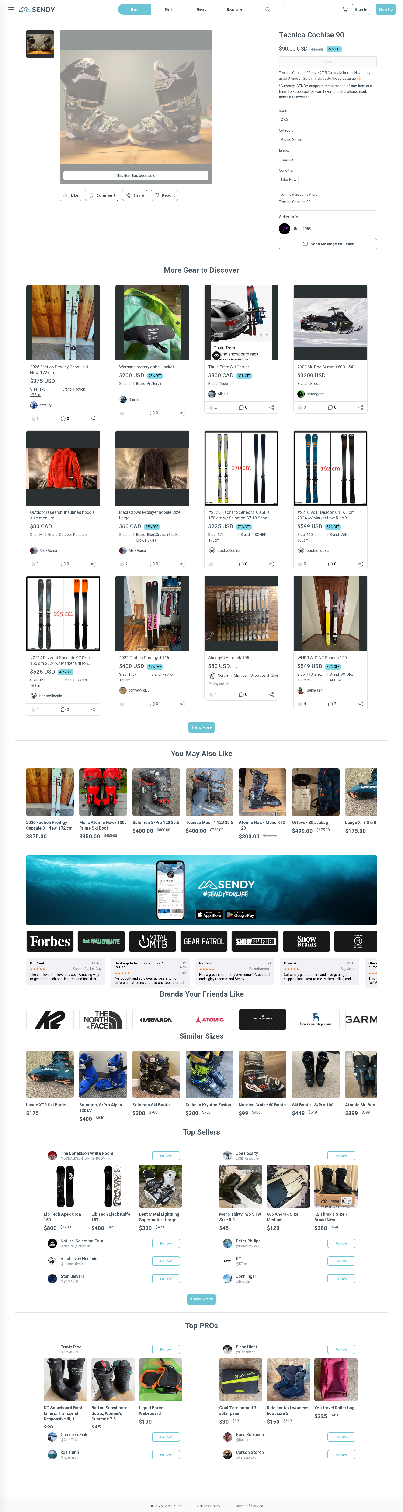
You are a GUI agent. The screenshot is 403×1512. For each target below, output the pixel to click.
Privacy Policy (208, 1506)
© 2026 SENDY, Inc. (166, 1506)
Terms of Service (249, 1506)
